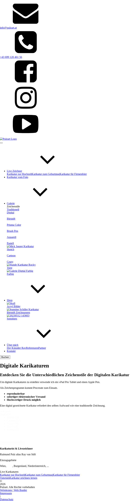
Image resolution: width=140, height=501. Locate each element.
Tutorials (4, 477)
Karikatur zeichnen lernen (23, 477)
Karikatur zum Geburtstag (46, 174)
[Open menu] (1, 142)
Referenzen (32, 348)
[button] (73, 414)
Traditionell (13, 209)
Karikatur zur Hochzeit (19, 174)
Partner (42, 348)
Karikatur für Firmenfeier (73, 174)
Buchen (5, 357)
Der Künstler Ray (16, 348)
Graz (9, 466)
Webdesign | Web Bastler (13, 490)
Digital (10, 212)
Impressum (6, 493)
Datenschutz (6, 499)
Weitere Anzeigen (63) (12, 442)
